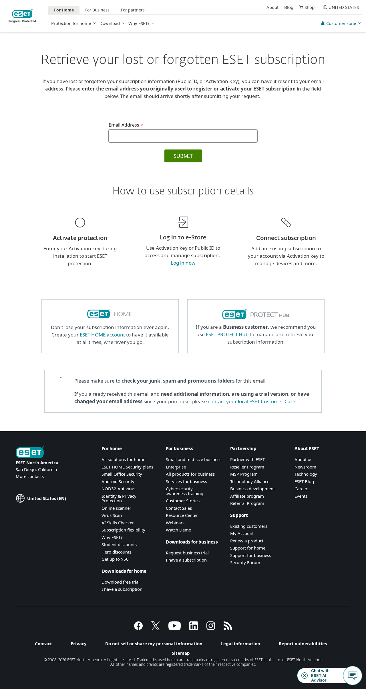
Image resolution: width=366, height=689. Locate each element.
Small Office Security (122, 474)
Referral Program (247, 503)
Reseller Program (247, 467)
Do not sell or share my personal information (153, 643)
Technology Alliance (249, 481)
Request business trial (187, 553)
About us (303, 459)
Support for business (250, 555)
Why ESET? (139, 23)
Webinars (175, 522)
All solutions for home (123, 459)
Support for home (247, 548)
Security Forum (245, 562)
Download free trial (121, 582)
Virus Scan (112, 515)
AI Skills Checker (118, 522)
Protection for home (71, 23)
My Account (242, 533)
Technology (306, 474)
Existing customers (248, 526)
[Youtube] (174, 628)
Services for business (186, 481)
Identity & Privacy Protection (119, 498)
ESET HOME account (102, 334)
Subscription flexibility (123, 530)
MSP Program (244, 474)
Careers (302, 488)
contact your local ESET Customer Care (251, 401)
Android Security (118, 481)
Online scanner (116, 508)
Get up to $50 (115, 559)
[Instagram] (210, 628)
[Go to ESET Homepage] (23, 15)
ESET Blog (304, 481)
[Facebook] (138, 628)
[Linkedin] (193, 628)
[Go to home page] (30, 452)
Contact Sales (179, 508)
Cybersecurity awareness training (184, 491)
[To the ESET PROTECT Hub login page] (256, 319)
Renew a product (246, 541)
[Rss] (228, 628)
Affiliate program (247, 496)
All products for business (190, 474)
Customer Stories (183, 500)
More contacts (30, 476)
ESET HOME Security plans (127, 467)
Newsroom (305, 467)
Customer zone (341, 23)
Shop (310, 7)
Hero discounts (116, 552)
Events (301, 496)
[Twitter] (155, 628)
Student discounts (119, 544)
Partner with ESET (247, 459)
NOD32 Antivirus (118, 488)
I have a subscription (122, 589)
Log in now (183, 262)
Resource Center (182, 515)
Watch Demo (178, 530)
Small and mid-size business (193, 459)
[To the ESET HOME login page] (110, 319)
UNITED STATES (344, 7)
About (272, 7)
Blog (288, 7)
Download (110, 23)
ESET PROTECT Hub (227, 334)
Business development (252, 488)
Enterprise (176, 467)
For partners (133, 10)
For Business (97, 10)
